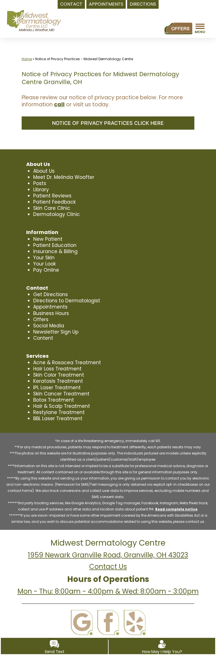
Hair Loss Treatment (57, 368)
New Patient (47, 239)
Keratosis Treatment (58, 381)
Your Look (44, 263)
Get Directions (50, 294)
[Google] (81, 622)
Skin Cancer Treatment (61, 393)
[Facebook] (108, 622)
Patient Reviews (52, 195)
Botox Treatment (53, 400)
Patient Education (54, 245)
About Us (44, 171)
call (59, 104)
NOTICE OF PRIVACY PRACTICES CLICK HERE (108, 123)
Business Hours (51, 313)
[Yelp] (134, 622)
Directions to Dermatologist (66, 300)
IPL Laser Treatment (57, 387)
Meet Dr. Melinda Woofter (63, 177)
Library (41, 189)
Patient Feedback (54, 202)
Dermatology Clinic (56, 214)
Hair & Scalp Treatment (61, 406)
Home (27, 59)
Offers (40, 319)
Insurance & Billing (55, 251)
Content (43, 338)
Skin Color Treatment (58, 375)
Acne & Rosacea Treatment (67, 362)
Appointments (50, 306)
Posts (39, 183)
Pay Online (46, 270)
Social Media (48, 325)
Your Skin (44, 257)
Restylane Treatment (59, 412)
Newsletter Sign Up (55, 331)
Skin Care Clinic (51, 208)
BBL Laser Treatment (57, 418)
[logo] (33, 20)
